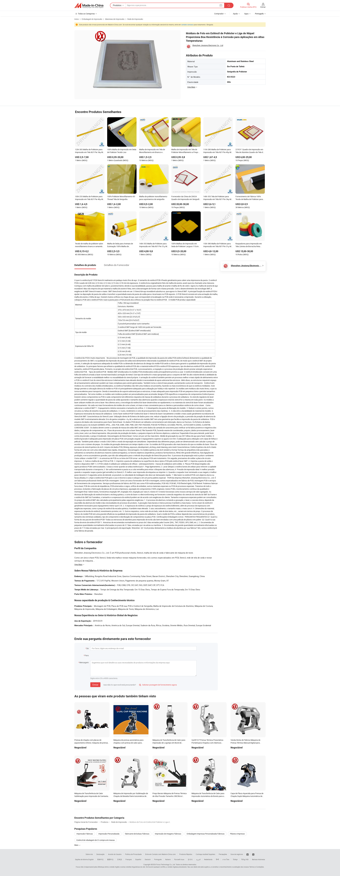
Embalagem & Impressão (92, 19)
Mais (76, 845)
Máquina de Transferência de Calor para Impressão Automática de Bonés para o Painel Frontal (208, 796)
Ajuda (235, 13)
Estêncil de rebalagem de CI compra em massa (95, 840)
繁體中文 (110, 859)
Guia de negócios (237, 854)
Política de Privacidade (133, 854)
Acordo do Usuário (115, 854)
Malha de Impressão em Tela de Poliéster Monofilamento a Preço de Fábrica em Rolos (186, 151)
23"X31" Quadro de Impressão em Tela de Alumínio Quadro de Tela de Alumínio (249, 151)
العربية (198, 859)
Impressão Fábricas (84, 833)
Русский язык (179, 859)
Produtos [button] (117, 5)
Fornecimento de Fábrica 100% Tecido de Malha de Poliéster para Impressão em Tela (249, 198)
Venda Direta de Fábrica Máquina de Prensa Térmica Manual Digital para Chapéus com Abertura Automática (245, 743)
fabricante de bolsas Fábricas (137, 833)
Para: (87, 655)
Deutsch (148, 859)
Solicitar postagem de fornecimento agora (158, 684)
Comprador (219, 13)
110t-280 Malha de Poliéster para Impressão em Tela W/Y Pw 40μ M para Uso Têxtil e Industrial (217, 151)
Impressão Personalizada (108, 833)
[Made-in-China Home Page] (88, 5)
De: (87, 648)
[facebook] (247, 854)
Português (158, 859)
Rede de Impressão (135, 19)
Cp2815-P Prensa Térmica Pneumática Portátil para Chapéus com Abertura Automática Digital (207, 743)
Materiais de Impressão (114, 19)
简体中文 (100, 859)
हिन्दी (217, 859)
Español (138, 859)
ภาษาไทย (225, 859)
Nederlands (208, 859)
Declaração (100, 854)
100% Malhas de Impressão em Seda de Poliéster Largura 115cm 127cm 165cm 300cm (185, 245)
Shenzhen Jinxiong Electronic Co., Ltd (207, 45)
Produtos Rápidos (185, 854)
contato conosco (187, 24)
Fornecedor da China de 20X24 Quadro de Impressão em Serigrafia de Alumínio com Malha (185, 198)
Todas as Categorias (86, 13)
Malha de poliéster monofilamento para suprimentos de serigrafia (153, 197)
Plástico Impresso (237, 833)
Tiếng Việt (244, 859)
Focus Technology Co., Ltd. (165, 864)
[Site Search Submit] (228, 5)
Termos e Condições (256, 867)
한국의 (190, 859)
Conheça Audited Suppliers (205, 854)
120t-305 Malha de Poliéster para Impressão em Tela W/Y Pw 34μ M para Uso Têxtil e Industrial (89, 151)
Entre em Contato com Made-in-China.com (160, 854)
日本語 (119, 859)
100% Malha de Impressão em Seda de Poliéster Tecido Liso (121, 150)
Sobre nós (89, 854)
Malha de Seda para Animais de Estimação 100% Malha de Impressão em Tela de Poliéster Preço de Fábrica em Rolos (120, 245)
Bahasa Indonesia (258, 859)
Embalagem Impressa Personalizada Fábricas (205, 833)
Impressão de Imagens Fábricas (168, 833)
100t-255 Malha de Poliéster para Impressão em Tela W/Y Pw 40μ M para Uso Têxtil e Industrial (89, 198)
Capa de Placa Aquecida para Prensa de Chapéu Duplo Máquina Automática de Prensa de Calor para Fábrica (247, 796)
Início (76, 19)
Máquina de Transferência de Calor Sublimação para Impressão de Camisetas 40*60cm (91, 796)
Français (129, 859)
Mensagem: (84, 662)
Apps (246, 13)
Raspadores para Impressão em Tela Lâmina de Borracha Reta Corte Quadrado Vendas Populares (249, 245)
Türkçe (235, 859)
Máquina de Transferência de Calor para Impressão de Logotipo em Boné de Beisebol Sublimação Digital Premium (168, 743)
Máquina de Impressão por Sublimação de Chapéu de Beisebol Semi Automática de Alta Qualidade (130, 796)
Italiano (168, 859)
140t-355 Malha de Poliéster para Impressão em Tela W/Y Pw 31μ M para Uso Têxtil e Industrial (153, 245)
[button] (221, 5)
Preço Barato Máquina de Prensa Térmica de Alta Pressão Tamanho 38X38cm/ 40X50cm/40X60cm (169, 796)
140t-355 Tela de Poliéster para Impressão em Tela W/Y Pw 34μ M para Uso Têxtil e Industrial (217, 198)
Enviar (95, 684)
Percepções (223, 854)
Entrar (263, 7)
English (91, 859)
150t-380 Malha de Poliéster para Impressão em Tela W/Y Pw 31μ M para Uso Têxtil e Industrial (217, 245)
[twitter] (253, 854)
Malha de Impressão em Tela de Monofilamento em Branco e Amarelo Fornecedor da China (152, 151)
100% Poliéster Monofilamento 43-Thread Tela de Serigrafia (121, 197)
